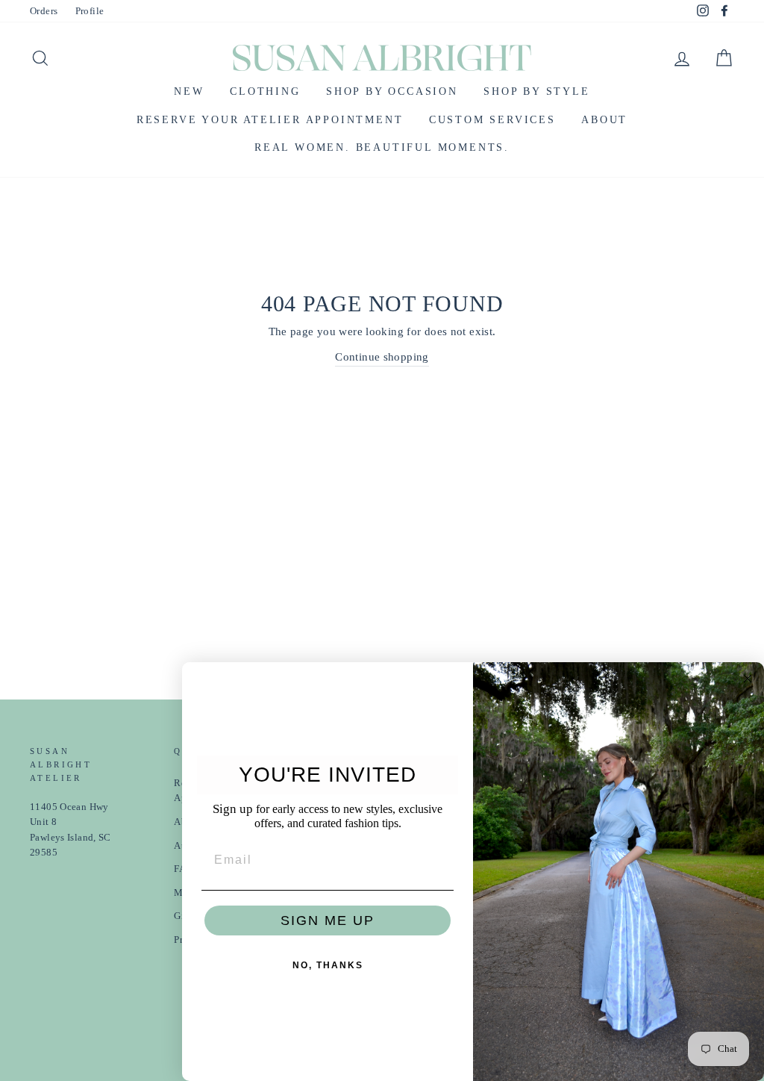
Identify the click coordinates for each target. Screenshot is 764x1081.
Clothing (265, 91)
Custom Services (492, 119)
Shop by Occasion (392, 91)
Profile (89, 11)
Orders (43, 11)
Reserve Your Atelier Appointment (270, 119)
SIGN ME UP (328, 920)
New (189, 91)
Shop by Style (536, 91)
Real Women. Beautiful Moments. (382, 147)
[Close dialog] (748, 679)
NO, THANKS (327, 965)
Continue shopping (381, 357)
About (604, 119)
